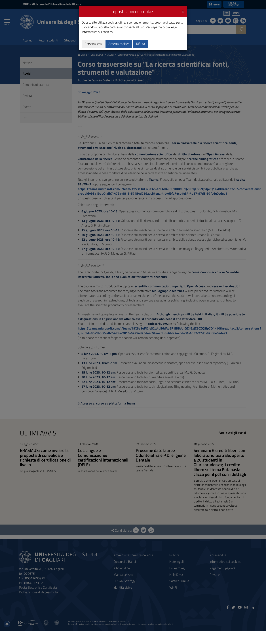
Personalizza (93, 43)
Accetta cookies (118, 43)
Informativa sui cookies (97, 31)
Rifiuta (140, 43)
